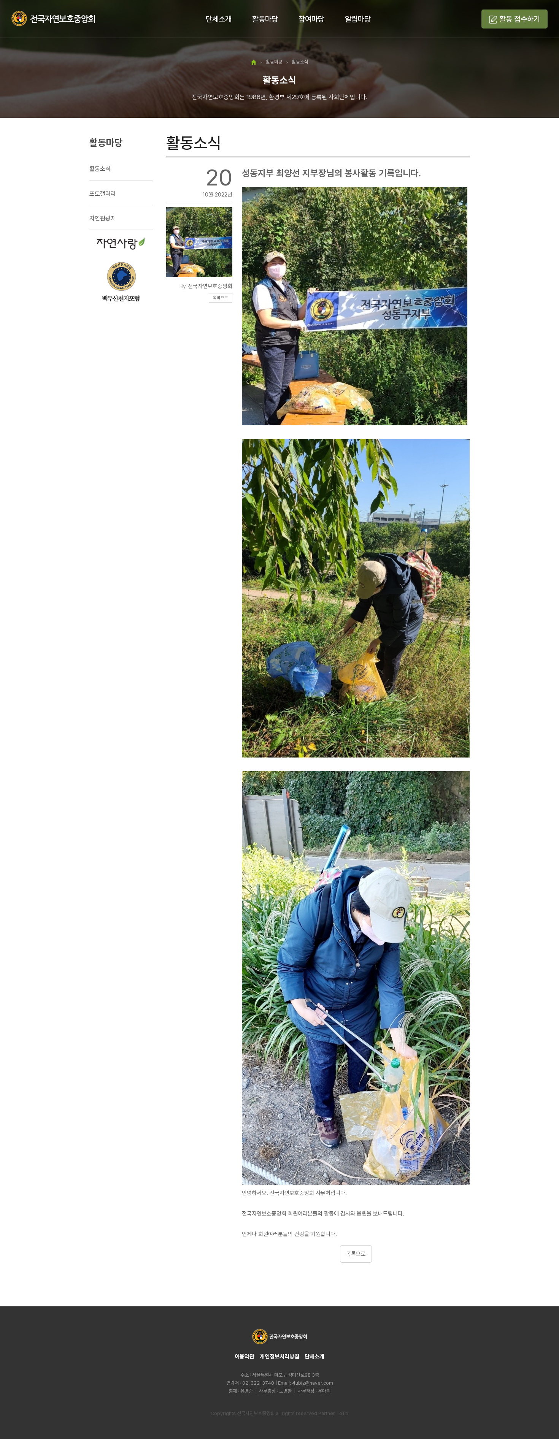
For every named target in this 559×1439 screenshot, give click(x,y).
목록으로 (220, 297)
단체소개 (219, 19)
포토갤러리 (102, 193)
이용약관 (244, 1356)
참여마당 (311, 19)
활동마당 (265, 19)
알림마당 (358, 19)
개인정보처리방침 (279, 1356)
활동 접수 (519, 19)
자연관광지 (102, 218)
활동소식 (100, 169)
